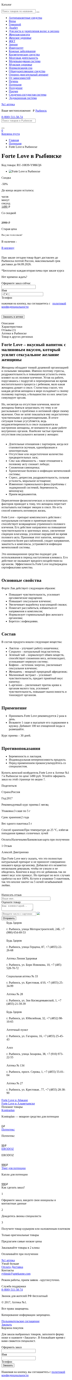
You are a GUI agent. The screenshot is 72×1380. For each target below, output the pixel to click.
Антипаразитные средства (25, 17)
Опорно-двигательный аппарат (28, 74)
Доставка (17, 1267)
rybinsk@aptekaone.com (15, 1273)
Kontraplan (8, 1110)
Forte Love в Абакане (14, 1100)
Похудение (16, 88)
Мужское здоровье (20, 64)
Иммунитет (16, 47)
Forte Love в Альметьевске (18, 1103)
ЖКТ (12, 41)
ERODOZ (7, 1148)
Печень (13, 81)
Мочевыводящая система (24, 61)
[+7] (5, 294)
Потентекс (8, 1129)
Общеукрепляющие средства (27, 71)
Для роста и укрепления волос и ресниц (34, 31)
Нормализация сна (20, 67)
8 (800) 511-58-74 (12, 117)
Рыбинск (41, 110)
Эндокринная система (23, 98)
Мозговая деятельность (23, 57)
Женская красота (19, 34)
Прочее (13, 91)
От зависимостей (19, 78)
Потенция (15, 84)
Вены (12, 21)
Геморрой (15, 24)
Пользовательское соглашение (20, 1321)
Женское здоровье (20, 37)
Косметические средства (24, 54)
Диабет (13, 27)
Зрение (13, 44)
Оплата (6, 1267)
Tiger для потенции (13, 1168)
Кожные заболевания (22, 51)
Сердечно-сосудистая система (27, 94)
